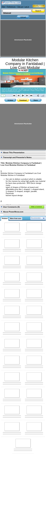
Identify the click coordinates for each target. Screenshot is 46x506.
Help (3, 7)
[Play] (23, 95)
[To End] (31, 95)
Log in (27, 7)
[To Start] (14, 95)
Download (23, 100)
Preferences (11, 7)
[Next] (27, 95)
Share (35, 100)
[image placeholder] (11, 227)
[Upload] (23, 17)
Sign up (20, 7)
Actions (10, 100)
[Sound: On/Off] (38, 95)
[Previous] (18, 95)
